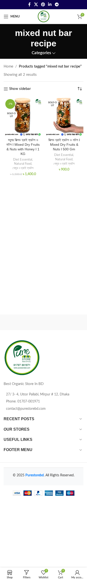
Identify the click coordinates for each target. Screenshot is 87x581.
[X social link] (35, 4)
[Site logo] (43, 16)
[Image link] (22, 358)
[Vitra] (24, 322)
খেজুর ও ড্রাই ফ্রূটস (23, 168)
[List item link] (43, 401)
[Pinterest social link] (42, 4)
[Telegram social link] (56, 4)
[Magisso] (63, 322)
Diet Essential (22, 159)
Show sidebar (20, 89)
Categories (41, 53)
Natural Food (22, 163)
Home (8, 66)
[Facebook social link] (29, 4)
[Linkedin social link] (50, 4)
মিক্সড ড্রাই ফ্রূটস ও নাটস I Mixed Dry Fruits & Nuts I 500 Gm (64, 144)
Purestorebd (34, 475)
